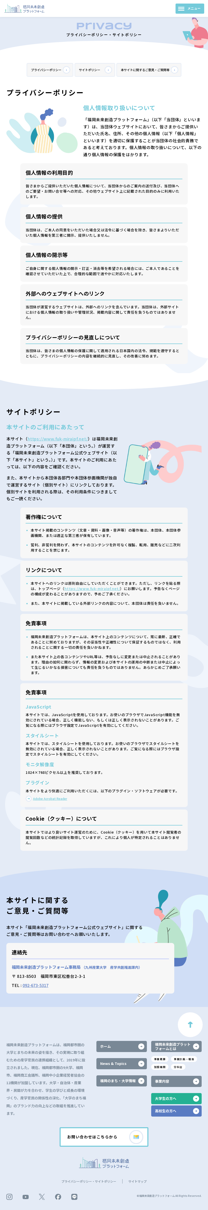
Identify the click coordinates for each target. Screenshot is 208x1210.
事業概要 (160, 1059)
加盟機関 (160, 1067)
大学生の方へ (165, 1098)
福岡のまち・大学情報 (118, 1080)
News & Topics (113, 1063)
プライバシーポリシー (46, 70)
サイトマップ (137, 1181)
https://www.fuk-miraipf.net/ (58, 439)
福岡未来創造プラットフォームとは (172, 1046)
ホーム (105, 1046)
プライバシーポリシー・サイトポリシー (88, 1181)
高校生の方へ (165, 1110)
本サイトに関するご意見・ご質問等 (145, 70)
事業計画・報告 (184, 1059)
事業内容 (162, 1081)
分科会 (178, 1067)
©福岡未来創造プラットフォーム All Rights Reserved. (169, 1196)
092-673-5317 (35, 985)
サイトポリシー (89, 70)
